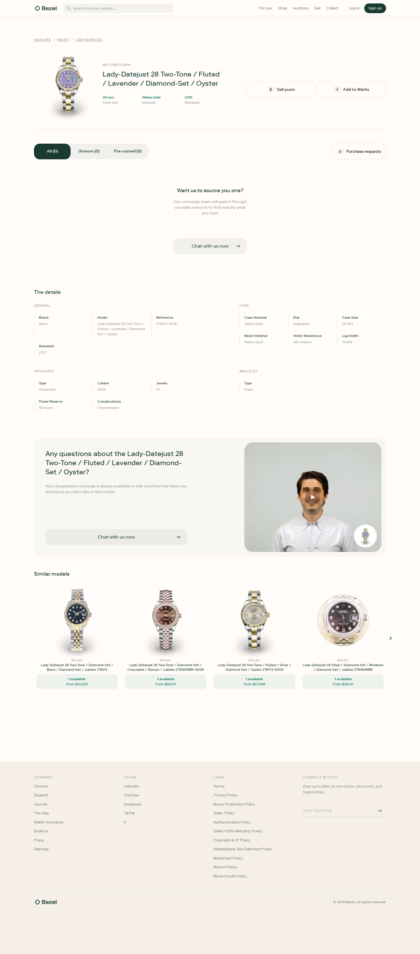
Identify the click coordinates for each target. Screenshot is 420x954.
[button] (179, 448)
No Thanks (180, 517)
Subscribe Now (179, 502)
